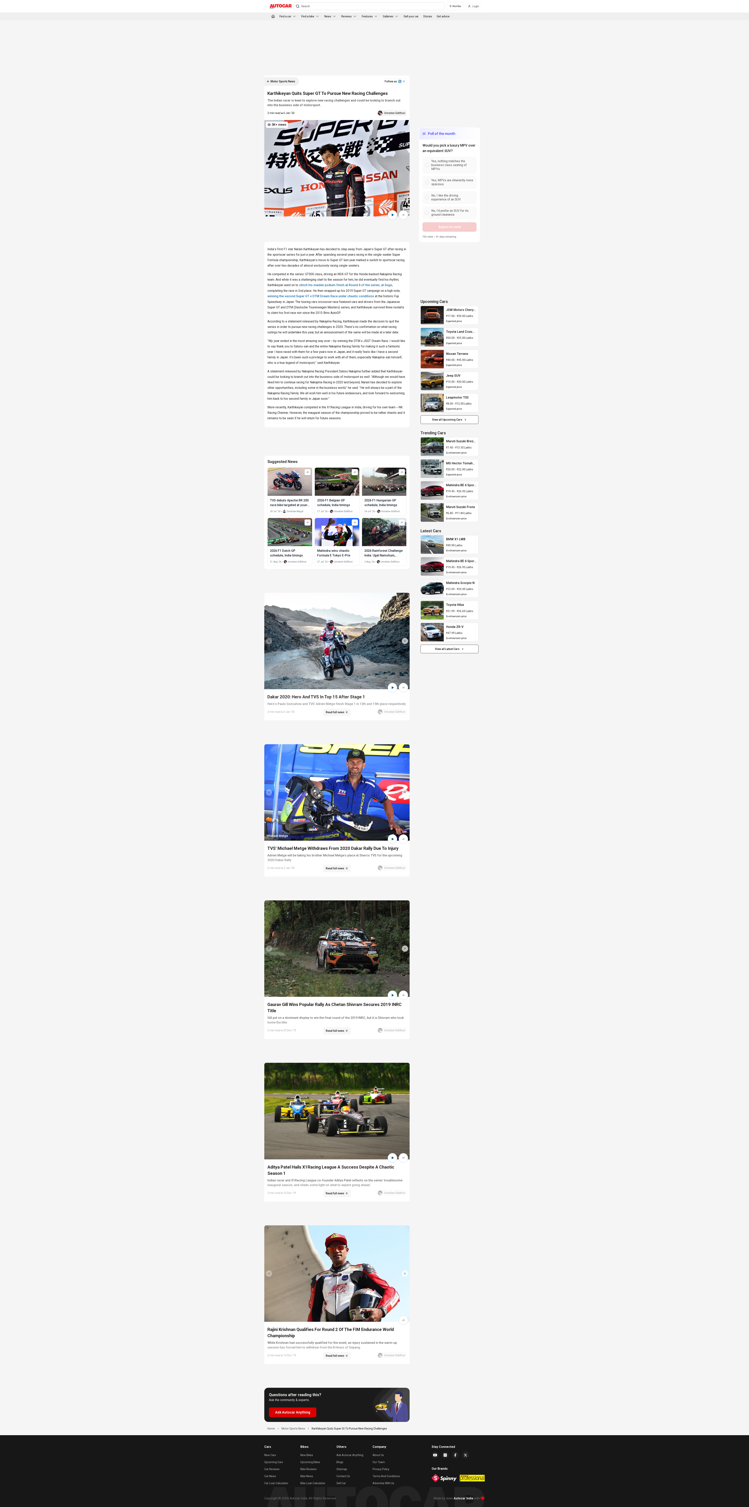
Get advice (443, 16)
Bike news (306, 1476)
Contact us (343, 1476)
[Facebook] (455, 1455)
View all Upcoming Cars (447, 419)
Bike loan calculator (312, 1483)
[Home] (273, 16)
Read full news (335, 712)
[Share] (403, 215)
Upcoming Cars (273, 1462)
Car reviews (272, 1469)
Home (271, 1428)
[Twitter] (465, 1455)
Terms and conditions (386, 1476)
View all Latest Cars (447, 649)
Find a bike (307, 16)
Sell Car (341, 1483)
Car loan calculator (276, 1483)
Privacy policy (381, 1469)
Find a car (285, 16)
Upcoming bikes (310, 1462)
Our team (379, 1462)
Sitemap (341, 1469)
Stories (427, 16)
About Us (378, 1455)
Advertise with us (383, 1483)
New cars (270, 1455)
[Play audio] (392, 215)
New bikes (306, 1455)
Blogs (339, 1462)
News (327, 16)
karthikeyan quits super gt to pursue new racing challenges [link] (349, 1428)
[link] (432, 315)
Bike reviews (308, 1469)
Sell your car (411, 16)
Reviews (346, 16)
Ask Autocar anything (349, 1455)
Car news (270, 1476)
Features (367, 16)
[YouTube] (435, 1455)
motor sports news (293, 1428)
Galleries (388, 16)
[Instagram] (445, 1455)
